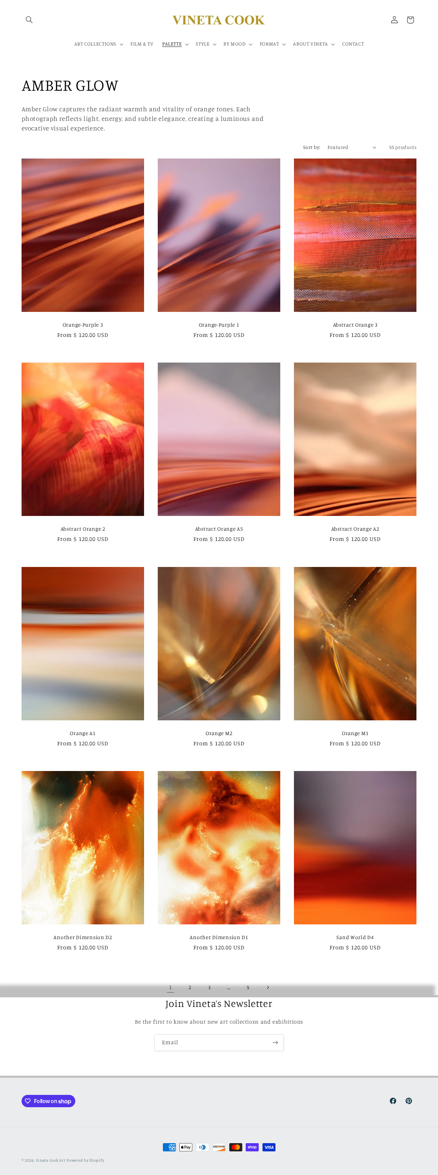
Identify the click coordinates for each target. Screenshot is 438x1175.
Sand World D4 (355, 937)
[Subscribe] (275, 1042)
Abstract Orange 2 (82, 529)
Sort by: (311, 147)
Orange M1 (355, 733)
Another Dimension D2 (82, 937)
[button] (29, 20)
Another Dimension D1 (219, 937)
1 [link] (170, 987)
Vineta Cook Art (50, 1160)
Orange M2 (219, 733)
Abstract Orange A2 (355, 529)
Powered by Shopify (85, 1160)
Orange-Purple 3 (82, 324)
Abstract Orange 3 (355, 324)
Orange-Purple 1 (219, 324)
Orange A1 (82, 733)
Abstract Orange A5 (219, 529)
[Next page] (267, 987)
